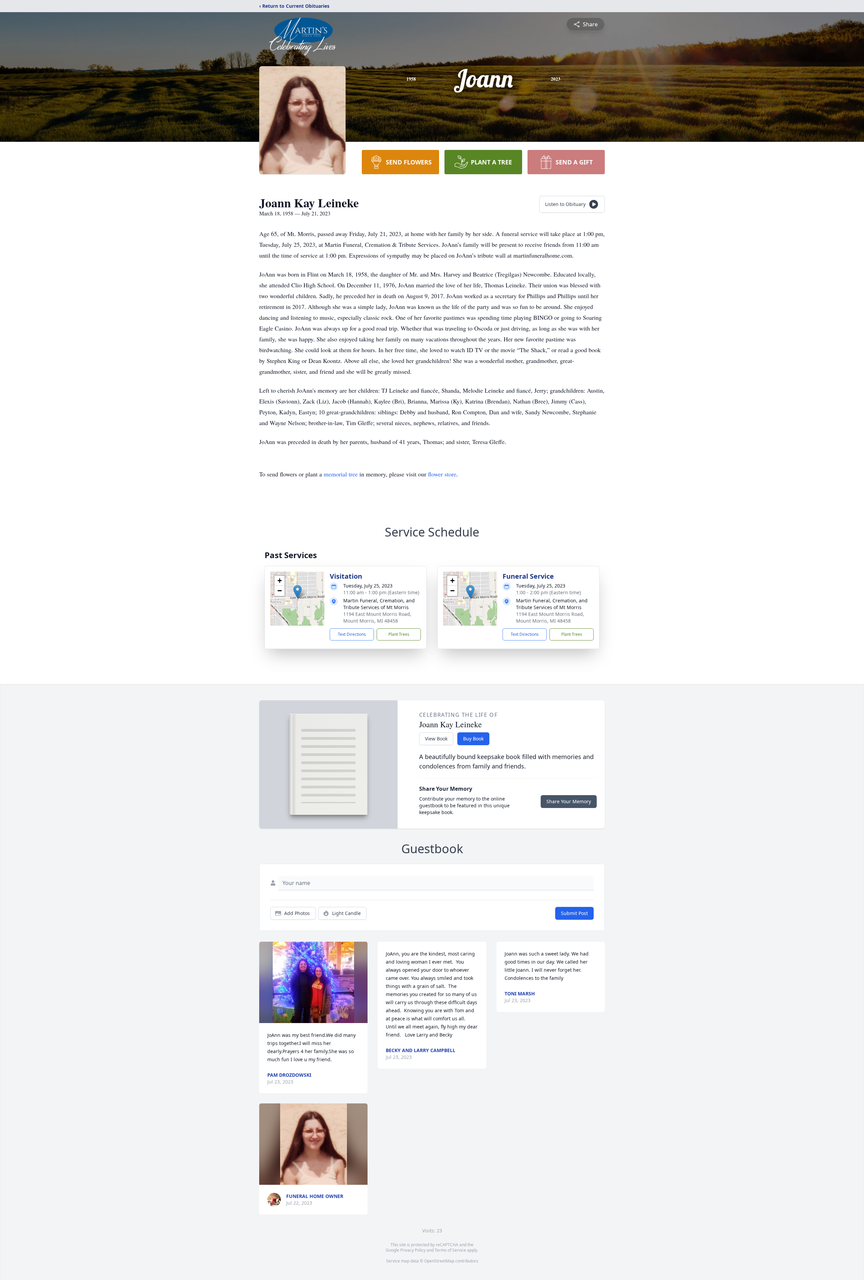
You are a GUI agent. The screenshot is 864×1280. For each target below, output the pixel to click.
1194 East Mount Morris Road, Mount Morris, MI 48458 (377, 617)
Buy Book (473, 738)
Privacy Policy (413, 1250)
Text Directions (352, 634)
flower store (442, 474)
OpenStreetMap (439, 1261)
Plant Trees (398, 634)
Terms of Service (450, 1250)
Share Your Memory (568, 801)
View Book (436, 738)
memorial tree (341, 474)
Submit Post (574, 913)
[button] (297, 592)
